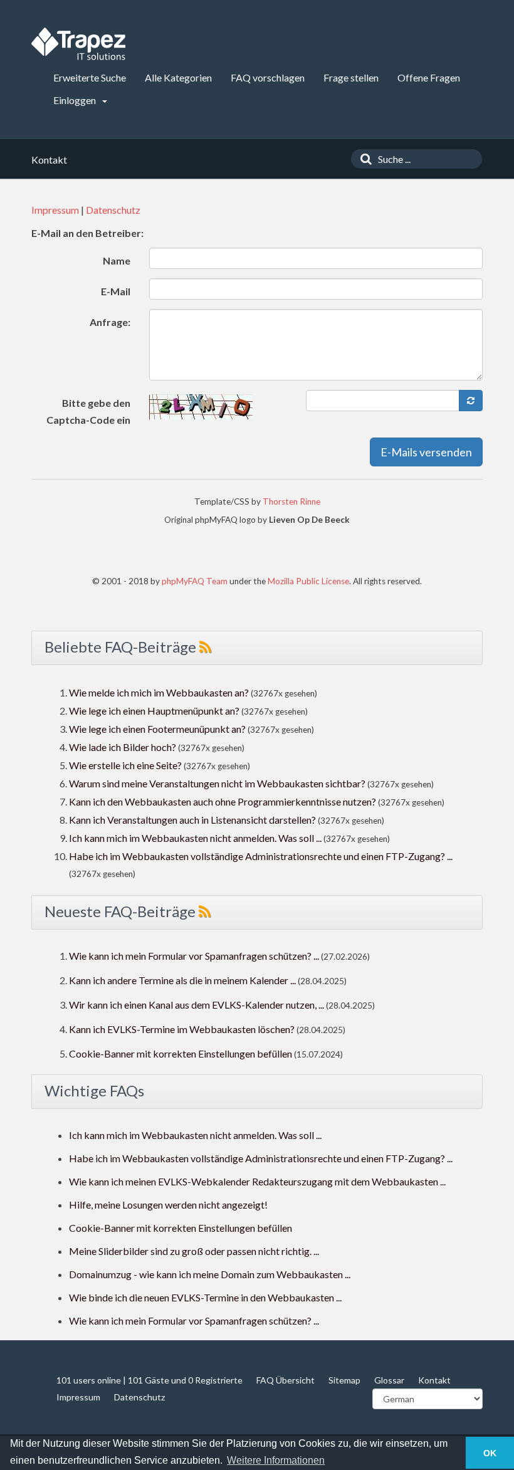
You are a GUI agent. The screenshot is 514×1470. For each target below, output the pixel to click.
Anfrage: (110, 322)
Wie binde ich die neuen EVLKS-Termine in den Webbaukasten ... (205, 1297)
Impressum (55, 210)
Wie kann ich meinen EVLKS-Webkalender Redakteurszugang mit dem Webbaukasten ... (257, 1181)
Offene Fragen (428, 77)
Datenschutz (113, 210)
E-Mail (115, 291)
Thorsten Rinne (291, 501)
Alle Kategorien (178, 77)
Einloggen (75, 100)
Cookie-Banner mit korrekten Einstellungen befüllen (180, 1053)
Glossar (389, 1380)
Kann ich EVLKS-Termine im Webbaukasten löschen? (182, 1029)
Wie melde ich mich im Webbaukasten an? (159, 692)
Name (116, 260)
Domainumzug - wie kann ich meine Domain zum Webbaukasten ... (209, 1274)
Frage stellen (351, 77)
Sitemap (344, 1380)
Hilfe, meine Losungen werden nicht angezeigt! (168, 1204)
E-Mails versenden (426, 452)
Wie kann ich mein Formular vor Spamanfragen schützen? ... (194, 956)
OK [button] (489, 1453)
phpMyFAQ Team (195, 581)
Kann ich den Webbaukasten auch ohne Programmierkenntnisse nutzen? (222, 801)
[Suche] (363, 159)
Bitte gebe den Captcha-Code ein (88, 411)
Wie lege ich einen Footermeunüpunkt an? (157, 729)
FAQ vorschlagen (268, 77)
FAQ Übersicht (285, 1380)
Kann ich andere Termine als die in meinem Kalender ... (182, 980)
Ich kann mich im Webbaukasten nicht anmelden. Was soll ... (195, 838)
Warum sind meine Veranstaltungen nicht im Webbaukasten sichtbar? (217, 783)
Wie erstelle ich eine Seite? (125, 765)
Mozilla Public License (308, 581)
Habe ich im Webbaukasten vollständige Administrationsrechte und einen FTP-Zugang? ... (261, 856)
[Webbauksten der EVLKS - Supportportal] (78, 44)
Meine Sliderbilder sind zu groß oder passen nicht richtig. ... (194, 1251)
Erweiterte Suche (89, 77)
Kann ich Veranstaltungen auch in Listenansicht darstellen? (192, 820)
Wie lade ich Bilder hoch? (122, 747)
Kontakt (434, 1380)
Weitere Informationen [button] (276, 1460)
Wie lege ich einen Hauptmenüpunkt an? (154, 711)
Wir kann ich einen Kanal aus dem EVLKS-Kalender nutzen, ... (196, 1005)
